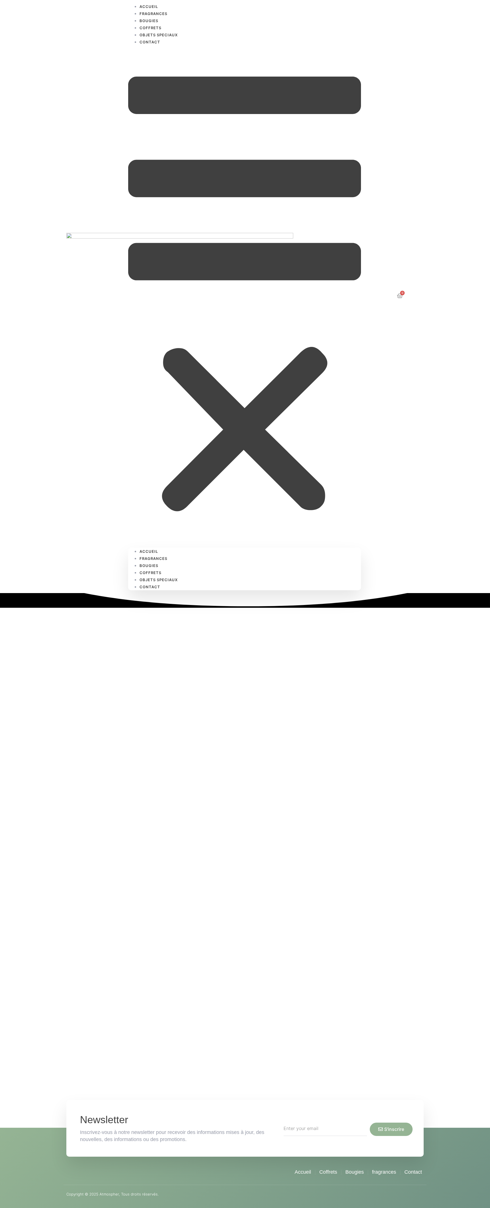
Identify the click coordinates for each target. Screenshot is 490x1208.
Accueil (149, 551)
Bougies (149, 20)
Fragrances (153, 13)
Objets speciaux (159, 35)
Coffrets (150, 28)
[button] (244, 296)
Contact (150, 42)
